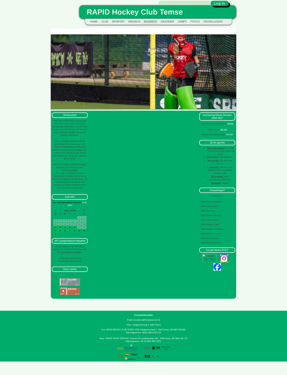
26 (65, 231)
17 (55, 227)
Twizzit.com (162, 373)
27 (70, 231)
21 (74, 227)
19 (65, 227)
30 (84, 231)
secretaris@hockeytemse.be (146, 320)
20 (70, 227)
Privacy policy (143, 365)
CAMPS (182, 21)
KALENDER (167, 21)
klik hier (230, 124)
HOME (94, 21)
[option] (143, 71)
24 (55, 231)
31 (55, 234)
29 (79, 231)
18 (60, 227)
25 (60, 231)
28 (74, 231)
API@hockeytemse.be (71, 261)
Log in (219, 3)
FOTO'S (195, 21)
